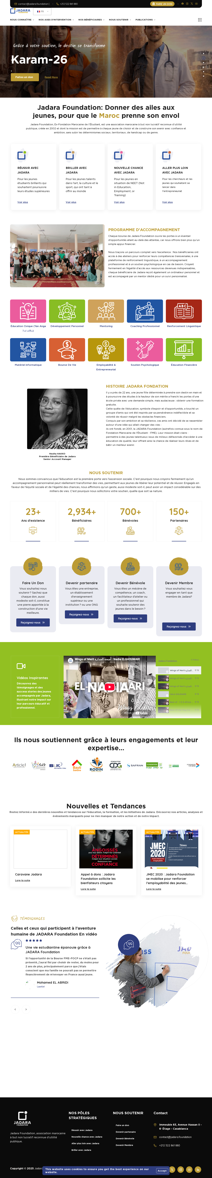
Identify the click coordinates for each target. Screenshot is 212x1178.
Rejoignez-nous (30, 622)
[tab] (178, 670)
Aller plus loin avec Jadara (85, 1143)
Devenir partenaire (82, 583)
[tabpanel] (110, 687)
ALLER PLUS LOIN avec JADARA (175, 170)
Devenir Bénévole (130, 583)
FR (42, 11)
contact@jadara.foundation (175, 1137)
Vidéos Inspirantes (32, 678)
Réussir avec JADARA (28, 170)
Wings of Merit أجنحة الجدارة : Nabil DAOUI (190, 678)
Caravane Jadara (28, 874)
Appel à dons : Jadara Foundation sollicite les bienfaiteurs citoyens (98, 878)
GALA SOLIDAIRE (178, 694)
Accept (162, 1170)
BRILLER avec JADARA (76, 170)
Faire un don (122, 1125)
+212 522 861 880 (69, 3)
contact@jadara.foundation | (33, 3)
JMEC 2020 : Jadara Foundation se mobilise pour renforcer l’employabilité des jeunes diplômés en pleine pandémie (170, 878)
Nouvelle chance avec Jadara (87, 1137)
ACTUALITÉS (21, 832)
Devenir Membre (179, 583)
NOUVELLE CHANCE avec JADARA (128, 170)
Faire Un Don (33, 583)
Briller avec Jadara (81, 1150)
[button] (11, 60)
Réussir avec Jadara (82, 1130)
